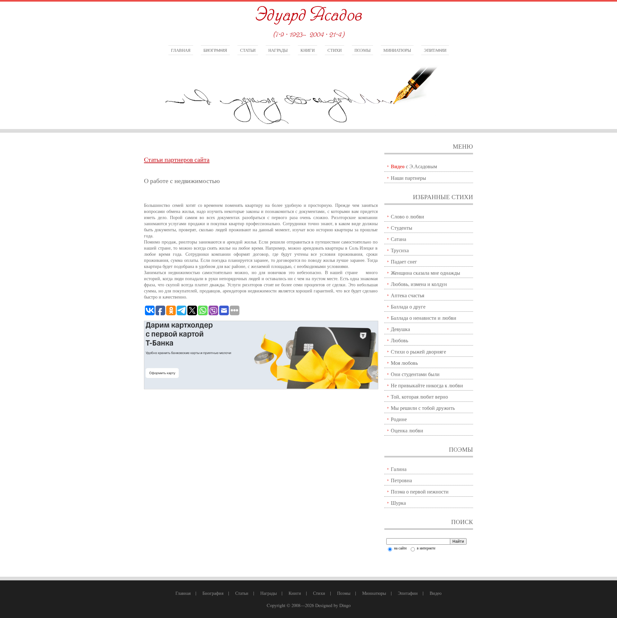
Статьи (247, 50)
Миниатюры (397, 50)
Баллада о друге (408, 306)
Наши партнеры (408, 177)
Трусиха (400, 250)
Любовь (399, 340)
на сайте (400, 547)
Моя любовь (404, 362)
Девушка (400, 329)
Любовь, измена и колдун (419, 284)
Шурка (398, 502)
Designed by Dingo (333, 605)
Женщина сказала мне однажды (425, 272)
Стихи (334, 50)
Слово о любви (407, 216)
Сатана (398, 238)
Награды (278, 50)
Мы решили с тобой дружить (423, 407)
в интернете (425, 547)
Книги (307, 50)
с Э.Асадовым (414, 166)
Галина (399, 469)
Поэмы (362, 50)
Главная (181, 50)
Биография (215, 50)
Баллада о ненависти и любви (423, 317)
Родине (399, 419)
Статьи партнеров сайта (177, 159)
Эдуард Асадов (308, 15)
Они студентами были (415, 374)
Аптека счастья (407, 295)
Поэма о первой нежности (420, 491)
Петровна (401, 480)
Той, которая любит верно (419, 396)
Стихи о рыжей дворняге (418, 351)
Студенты (401, 227)
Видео (436, 593)
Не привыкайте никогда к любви (427, 385)
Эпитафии (435, 50)
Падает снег (404, 261)
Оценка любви (407, 430)
